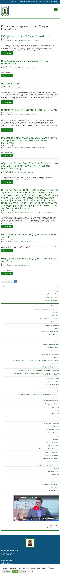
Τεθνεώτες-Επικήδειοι (53, 481)
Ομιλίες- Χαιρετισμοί (53, 442)
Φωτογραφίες (35, 40)
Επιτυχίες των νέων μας (52, 404)
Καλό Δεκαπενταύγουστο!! (51, 297)
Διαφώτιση (56, 357)
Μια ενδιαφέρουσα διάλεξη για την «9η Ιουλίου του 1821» (29, 236)
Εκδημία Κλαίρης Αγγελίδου (51, 367)
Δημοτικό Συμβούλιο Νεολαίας (50, 354)
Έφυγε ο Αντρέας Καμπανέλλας (50, 294)
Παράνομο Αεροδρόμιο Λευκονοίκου (49, 449)
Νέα (57, 436)
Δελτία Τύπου (19, 1)
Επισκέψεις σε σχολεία (52, 384)
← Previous (7, 281)
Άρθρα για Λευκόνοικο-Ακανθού (50, 331)
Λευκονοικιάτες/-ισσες (52, 429)
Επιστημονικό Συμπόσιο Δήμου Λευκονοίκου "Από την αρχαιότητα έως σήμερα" (37, 394)
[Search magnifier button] (58, 286)
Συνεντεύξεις (35, 114)
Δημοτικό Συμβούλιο (6, 563)
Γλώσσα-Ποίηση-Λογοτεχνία (43, 212)
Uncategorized (55, 315)
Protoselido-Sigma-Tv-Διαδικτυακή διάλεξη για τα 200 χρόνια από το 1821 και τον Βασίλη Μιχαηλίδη (29, 140)
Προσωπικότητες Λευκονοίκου (51, 458)
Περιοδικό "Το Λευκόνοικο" (52, 452)
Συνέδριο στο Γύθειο (53, 471)
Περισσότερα (7, 53)
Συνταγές (56, 478)
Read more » (17, 99)
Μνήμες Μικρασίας (53, 433)
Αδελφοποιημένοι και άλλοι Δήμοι (49, 318)
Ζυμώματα (56, 410)
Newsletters (56, 312)
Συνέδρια (56, 468)
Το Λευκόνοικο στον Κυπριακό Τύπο (49, 484)
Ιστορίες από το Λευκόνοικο (51, 423)
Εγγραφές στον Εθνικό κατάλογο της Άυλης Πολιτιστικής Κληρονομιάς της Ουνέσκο (36, 360)
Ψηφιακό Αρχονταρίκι (53, 490)
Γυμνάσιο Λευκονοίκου (53, 347)
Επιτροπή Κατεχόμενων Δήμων (50, 400)
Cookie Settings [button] (6, 571)
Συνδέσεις (55, 1)
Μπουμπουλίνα (10, 83)
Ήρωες (57, 416)
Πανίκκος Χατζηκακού (53, 445)
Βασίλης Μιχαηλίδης (53, 338)
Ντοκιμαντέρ (55, 439)
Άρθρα (28, 68)
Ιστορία (29, 40)
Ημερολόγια (55, 413)
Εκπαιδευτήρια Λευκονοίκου (51, 378)
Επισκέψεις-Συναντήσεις (52, 391)
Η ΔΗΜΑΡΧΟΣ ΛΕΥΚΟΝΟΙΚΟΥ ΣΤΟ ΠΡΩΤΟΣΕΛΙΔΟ (29, 110)
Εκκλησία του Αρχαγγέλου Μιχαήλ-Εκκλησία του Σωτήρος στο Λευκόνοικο (38, 370)
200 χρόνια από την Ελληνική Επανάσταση (14, 40)
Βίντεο (42, 1)
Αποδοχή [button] (15, 571)
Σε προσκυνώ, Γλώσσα (53, 461)
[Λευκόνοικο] (30, 11)
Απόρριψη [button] (21, 571)
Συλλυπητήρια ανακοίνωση (51, 300)
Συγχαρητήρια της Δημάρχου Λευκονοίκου (47, 465)
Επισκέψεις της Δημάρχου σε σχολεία (48, 388)
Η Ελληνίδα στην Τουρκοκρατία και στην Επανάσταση (24, 62)
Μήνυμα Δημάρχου (6, 560)
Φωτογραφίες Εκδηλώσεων (31, 1)
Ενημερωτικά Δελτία (53, 381)
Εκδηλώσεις (34, 147)
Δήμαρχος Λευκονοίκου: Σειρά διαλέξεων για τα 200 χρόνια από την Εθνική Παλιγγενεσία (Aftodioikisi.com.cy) (29, 165)
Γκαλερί (12, 1)
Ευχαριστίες (55, 407)
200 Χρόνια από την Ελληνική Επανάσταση (26, 36)
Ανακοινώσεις (31, 172)
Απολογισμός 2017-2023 (52, 325)
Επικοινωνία (48, 1)
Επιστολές (56, 397)
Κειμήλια (56, 426)
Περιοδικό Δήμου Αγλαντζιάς (51, 455)
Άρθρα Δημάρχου (54, 335)
